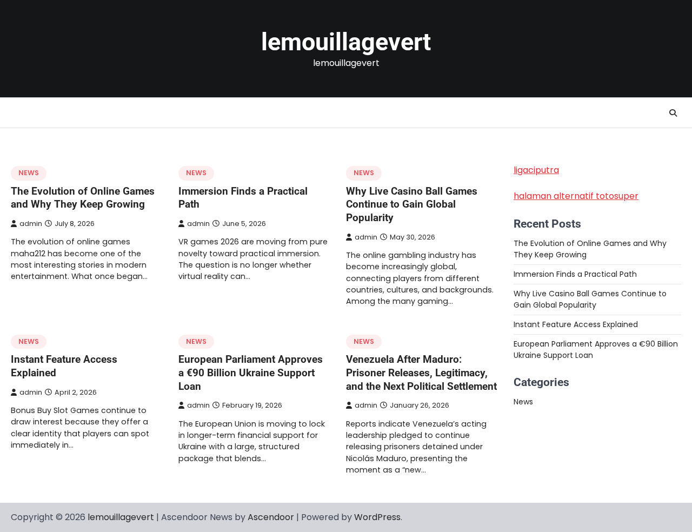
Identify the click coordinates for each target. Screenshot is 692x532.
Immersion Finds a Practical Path (575, 274)
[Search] (673, 113)
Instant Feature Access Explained (576, 324)
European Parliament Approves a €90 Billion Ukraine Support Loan (250, 372)
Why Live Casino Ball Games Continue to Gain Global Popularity (411, 204)
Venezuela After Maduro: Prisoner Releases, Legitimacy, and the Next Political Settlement (421, 372)
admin (30, 223)
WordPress (377, 517)
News (28, 172)
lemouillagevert (346, 42)
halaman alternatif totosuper (576, 196)
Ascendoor (271, 517)
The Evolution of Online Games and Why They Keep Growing (83, 198)
